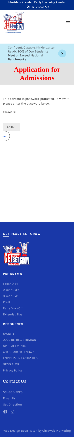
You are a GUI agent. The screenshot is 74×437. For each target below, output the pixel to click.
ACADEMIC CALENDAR (18, 352)
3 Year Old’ (10, 296)
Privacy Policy (12, 370)
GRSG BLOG (11, 364)
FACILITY (8, 333)
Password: (9, 112)
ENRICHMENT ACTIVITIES (20, 358)
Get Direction (12, 404)
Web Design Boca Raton (20, 430)
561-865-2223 (39, 7)
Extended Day (12, 314)
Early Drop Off (12, 308)
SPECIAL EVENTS (14, 346)
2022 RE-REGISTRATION (19, 340)
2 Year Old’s (11, 290)
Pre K (6, 302)
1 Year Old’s (10, 284)
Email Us (9, 398)
